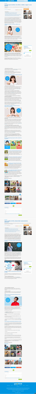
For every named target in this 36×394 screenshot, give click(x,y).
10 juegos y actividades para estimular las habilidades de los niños (11, 195)
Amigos (8, 201)
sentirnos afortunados (13, 103)
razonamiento (13, 308)
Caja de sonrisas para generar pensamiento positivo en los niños (19, 349)
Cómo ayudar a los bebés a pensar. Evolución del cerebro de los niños (19, 355)
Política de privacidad (16, 385)
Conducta (18, 176)
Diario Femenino (22, 391)
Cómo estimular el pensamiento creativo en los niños (7, 349)
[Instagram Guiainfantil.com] (27, 56)
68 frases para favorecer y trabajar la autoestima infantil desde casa (29, 12)
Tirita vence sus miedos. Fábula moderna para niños (14, 150)
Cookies (12, 385)
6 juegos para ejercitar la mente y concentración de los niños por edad (13, 191)
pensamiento (16, 236)
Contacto (24, 385)
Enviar (20, 379)
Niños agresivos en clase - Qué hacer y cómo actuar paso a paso (25, 17)
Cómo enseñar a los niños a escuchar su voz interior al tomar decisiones (7, 191)
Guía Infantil (18, 391)
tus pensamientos (13, 131)
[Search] (27, 0)
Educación (5, 3)
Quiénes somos (8, 385)
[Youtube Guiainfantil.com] (30, 56)
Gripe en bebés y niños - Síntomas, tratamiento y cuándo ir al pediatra (29, 17)
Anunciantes (27, 385)
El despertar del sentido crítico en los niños (13, 185)
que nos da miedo (7, 126)
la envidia (19, 100)
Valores (12, 201)
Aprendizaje (6, 183)
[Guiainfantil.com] (18, 384)
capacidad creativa (19, 291)
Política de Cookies (28, 52)
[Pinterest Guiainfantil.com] (26, 56)
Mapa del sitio (18, 386)
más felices (6, 136)
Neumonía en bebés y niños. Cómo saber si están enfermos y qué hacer (25, 13)
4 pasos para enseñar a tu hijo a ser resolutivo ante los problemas (19, 191)
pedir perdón (18, 88)
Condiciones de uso (25, 52)
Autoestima (18, 347)
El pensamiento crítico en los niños (13, 349)
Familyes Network (14, 391)
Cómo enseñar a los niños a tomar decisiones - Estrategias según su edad (19, 184)
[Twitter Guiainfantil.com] (28, 56)
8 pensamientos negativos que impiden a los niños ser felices (7, 355)
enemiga (21, 38)
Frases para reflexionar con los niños (8, 359)
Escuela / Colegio (6, 201)
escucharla (6, 73)
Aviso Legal (20, 385)
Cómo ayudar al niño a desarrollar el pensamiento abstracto (7, 185)
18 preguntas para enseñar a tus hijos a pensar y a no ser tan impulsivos (13, 355)
